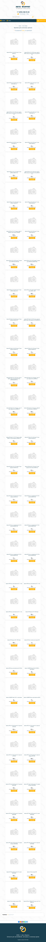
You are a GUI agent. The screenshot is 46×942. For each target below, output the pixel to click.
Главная (20, 25)
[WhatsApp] (24, 922)
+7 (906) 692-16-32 (23, 12)
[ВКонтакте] (19, 922)
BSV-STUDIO (26, 939)
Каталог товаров (24, 25)
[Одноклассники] (20, 922)
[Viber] (22, 922)
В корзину (14, 59)
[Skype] (25, 922)
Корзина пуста (42, 20)
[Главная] (23, 5)
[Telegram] (27, 922)
